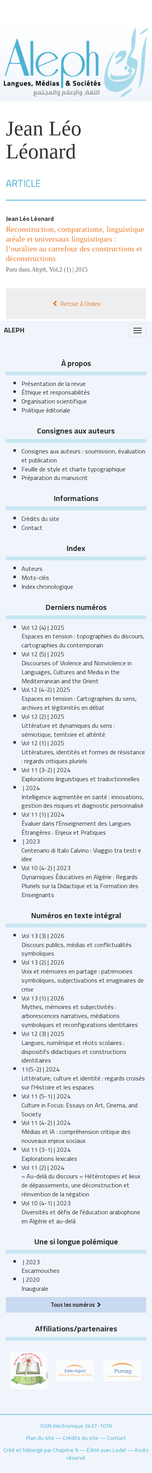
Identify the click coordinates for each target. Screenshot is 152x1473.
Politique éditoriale (45, 410)
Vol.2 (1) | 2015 (68, 269)
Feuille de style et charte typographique (73, 469)
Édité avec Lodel (106, 1450)
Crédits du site (40, 518)
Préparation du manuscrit (54, 477)
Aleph (14, 329)
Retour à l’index (79, 303)
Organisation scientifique (54, 401)
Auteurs (31, 568)
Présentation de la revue (53, 383)
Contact (31, 527)
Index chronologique (47, 586)
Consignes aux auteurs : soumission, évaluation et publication (83, 455)
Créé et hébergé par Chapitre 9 (41, 1450)
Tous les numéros (73, 1304)
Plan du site (40, 1437)
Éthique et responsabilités (55, 392)
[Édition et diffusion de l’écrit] (75, 1369)
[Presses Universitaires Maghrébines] (122, 1369)
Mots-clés (35, 577)
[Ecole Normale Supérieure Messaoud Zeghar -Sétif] (28, 1369)
